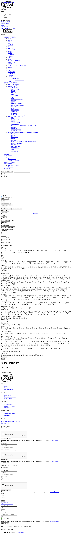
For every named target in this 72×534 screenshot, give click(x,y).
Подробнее (35, 213)
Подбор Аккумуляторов (7, 2)
